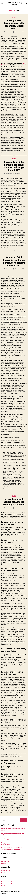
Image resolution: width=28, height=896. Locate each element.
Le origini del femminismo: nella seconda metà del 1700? (14, 24)
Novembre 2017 (5, 861)
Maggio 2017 (5, 863)
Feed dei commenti (6, 883)
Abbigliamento (5, 870)
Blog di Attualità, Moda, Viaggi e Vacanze (14, 3)
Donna (14, 17)
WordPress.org (5, 885)
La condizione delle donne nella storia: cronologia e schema (14, 502)
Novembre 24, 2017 (19, 32)
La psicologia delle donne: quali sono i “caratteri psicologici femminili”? (14, 166)
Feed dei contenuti (6, 882)
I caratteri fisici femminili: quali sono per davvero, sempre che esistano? (14, 261)
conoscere (9, 32)
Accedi (3, 880)
